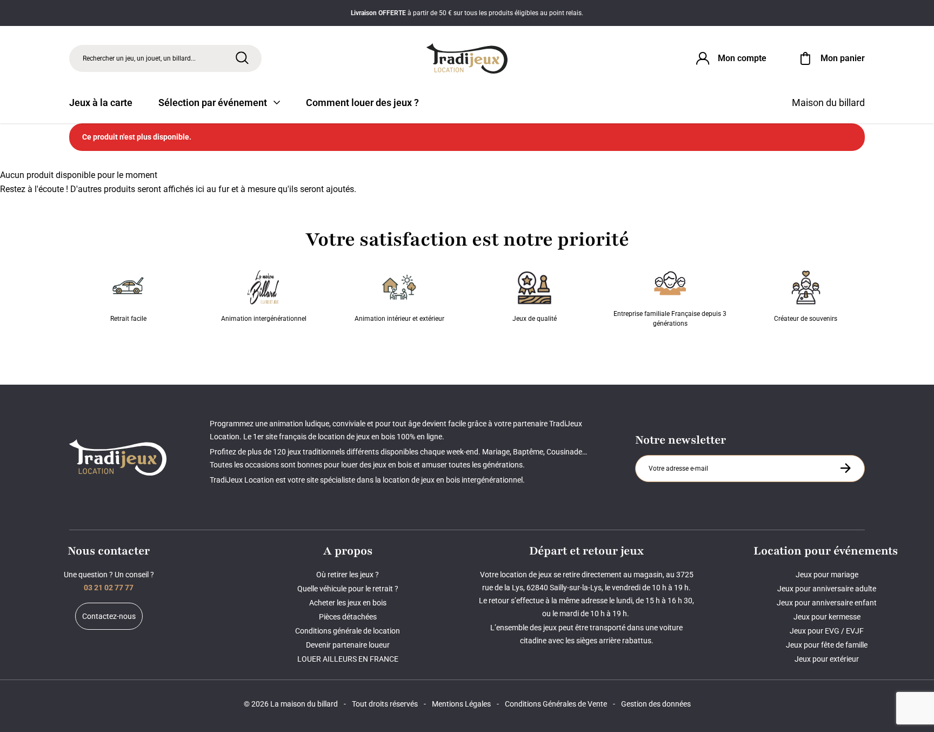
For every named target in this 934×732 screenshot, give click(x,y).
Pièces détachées (348, 616)
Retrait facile (128, 318)
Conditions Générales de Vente (556, 704)
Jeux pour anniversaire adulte (826, 588)
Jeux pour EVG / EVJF (827, 631)
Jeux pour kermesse (826, 616)
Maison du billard (828, 102)
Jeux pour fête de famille (827, 645)
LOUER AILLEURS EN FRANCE (347, 659)
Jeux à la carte (100, 102)
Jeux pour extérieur (827, 659)
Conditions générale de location (347, 631)
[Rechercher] (242, 57)
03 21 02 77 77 (109, 587)
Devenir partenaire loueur (348, 645)
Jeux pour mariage (827, 574)
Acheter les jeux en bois (347, 602)
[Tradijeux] (467, 58)
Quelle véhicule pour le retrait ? (347, 588)
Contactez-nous (109, 616)
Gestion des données (656, 704)
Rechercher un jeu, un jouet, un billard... (139, 58)
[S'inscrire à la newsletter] (845, 467)
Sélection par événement (212, 102)
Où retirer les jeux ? (347, 574)
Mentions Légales (461, 704)
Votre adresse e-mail (680, 455)
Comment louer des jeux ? (362, 102)
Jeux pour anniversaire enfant (827, 602)
